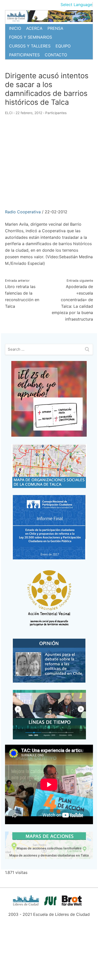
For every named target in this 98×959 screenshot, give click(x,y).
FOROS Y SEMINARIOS (30, 37)
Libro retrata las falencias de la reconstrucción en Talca (22, 293)
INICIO (15, 28)
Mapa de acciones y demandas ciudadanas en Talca (49, 855)
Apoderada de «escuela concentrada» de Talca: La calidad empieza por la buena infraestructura (72, 300)
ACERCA (34, 28)
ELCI (9, 113)
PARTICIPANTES (24, 54)
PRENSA (55, 28)
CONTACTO (56, 54)
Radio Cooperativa (23, 211)
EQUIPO (63, 45)
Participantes (56, 113)
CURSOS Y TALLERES (30, 45)
